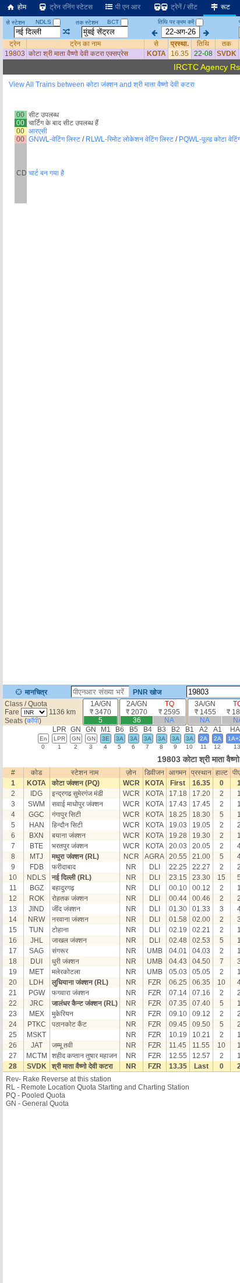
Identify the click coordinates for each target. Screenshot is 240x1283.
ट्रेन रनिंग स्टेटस (70, 7)
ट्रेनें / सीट (183, 7)
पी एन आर (127, 7)
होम (21, 7)
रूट (224, 7)
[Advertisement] (120, 137)
